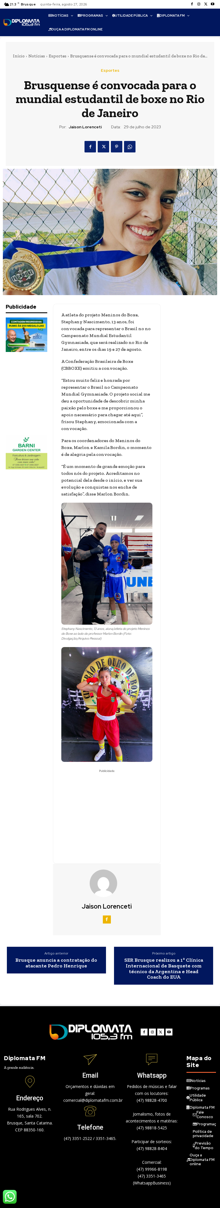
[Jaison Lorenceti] (107, 883)
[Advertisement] (34, 393)
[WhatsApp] (129, 146)
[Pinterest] (116, 146)
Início (19, 56)
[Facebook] (191, 4)
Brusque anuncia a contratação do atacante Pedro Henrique (56, 963)
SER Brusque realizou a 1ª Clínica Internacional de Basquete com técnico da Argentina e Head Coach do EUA (163, 968)
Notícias (36, 56)
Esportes (57, 56)
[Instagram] (198, 4)
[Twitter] (205, 4)
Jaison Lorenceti (85, 127)
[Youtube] (212, 4)
